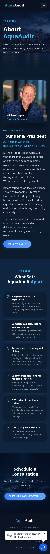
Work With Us (15, 244)
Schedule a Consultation (23, 496)
